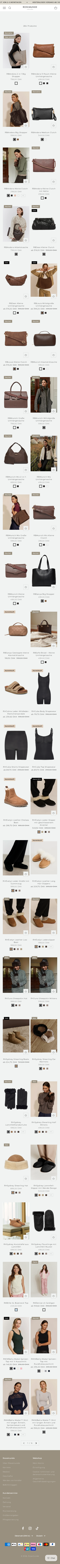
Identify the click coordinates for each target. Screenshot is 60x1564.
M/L (46, 1009)
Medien (6, 1472)
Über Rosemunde (11, 1463)
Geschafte (8, 1476)
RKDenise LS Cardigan (44, 1303)
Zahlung (7, 1502)
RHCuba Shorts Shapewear (16, 767)
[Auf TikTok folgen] (37, 1528)
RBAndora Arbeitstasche (16, 247)
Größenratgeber (11, 1515)
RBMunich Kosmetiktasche (44, 362)
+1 (23, 195)
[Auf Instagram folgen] (30, 1528)
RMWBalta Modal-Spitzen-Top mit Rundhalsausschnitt (44, 1361)
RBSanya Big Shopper (44, 594)
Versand (7, 1506)
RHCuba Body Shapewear (44, 711)
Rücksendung (9, 1511)
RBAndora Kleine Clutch (16, 189)
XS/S (41, 1009)
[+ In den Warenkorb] (25, 66)
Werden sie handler (12, 1480)
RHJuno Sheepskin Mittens (44, 998)
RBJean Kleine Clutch (43, 247)
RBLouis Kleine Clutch (16, 362)
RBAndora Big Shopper (16, 132)
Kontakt (6, 1498)
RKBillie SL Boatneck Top (16, 1303)
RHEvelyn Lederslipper (44, 940)
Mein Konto (38, 1463)
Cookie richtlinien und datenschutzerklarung (44, 1473)
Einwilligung (39, 1467)
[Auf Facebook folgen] (23, 1528)
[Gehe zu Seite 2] (36, 1443)
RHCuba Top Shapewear (44, 767)
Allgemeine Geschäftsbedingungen (44, 1480)
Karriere (7, 1467)
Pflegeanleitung (11, 1520)
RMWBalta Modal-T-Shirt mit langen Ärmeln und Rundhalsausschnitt (44, 1422)
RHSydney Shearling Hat (16, 1186)
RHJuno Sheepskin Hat (16, 998)
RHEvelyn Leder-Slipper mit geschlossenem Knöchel (43, 822)
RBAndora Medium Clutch (44, 132)
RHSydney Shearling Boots (16, 1059)
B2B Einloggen (10, 1485)
